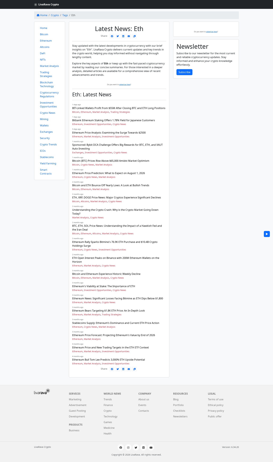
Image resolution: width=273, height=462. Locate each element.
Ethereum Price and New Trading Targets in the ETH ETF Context (110, 347)
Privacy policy (216, 410)
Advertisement (77, 405)
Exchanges (46, 132)
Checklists (179, 410)
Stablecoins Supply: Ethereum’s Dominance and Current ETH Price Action (115, 323)
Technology (110, 416)
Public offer (215, 416)
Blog (176, 399)
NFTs (43, 59)
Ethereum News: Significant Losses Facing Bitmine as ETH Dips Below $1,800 (117, 298)
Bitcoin (44, 34)
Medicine (109, 428)
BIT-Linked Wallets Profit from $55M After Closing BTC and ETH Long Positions (118, 108)
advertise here (124, 84)
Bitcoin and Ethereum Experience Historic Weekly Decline (106, 274)
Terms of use (215, 399)
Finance (108, 405)
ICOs (43, 151)
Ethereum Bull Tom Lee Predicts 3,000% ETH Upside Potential (108, 359)
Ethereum (46, 40)
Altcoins (44, 47)
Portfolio (178, 405)
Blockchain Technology (47, 84)
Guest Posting (77, 410)
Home (43, 15)
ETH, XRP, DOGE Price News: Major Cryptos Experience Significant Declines (116, 197)
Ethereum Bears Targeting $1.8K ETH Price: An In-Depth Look (108, 310)
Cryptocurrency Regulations (49, 94)
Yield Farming (48, 163)
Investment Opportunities (48, 104)
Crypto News (47, 113)
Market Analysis (49, 66)
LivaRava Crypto (48, 4)
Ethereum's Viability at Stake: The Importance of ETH (103, 286)
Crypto (55, 15)
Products (75, 424)
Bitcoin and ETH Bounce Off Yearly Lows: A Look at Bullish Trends (110, 185)
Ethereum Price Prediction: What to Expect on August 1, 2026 (108, 173)
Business (74, 430)
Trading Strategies (46, 74)
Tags (65, 15)
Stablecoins (47, 157)
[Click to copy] (134, 36)
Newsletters (180, 416)
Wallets (44, 125)
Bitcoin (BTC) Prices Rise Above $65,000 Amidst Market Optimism (110, 160)
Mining (44, 119)
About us (143, 399)
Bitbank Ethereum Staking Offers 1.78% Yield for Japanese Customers (113, 120)
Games (108, 422)
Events (142, 405)
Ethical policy (215, 405)
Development (77, 416)
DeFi (42, 53)
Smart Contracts (46, 171)
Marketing (75, 399)
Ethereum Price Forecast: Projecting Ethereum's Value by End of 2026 (113, 335)
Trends (108, 399)
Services (74, 393)
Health (108, 433)
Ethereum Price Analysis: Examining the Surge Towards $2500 (109, 132)
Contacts (143, 410)
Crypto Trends (48, 144)
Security (45, 138)
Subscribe (184, 72)
